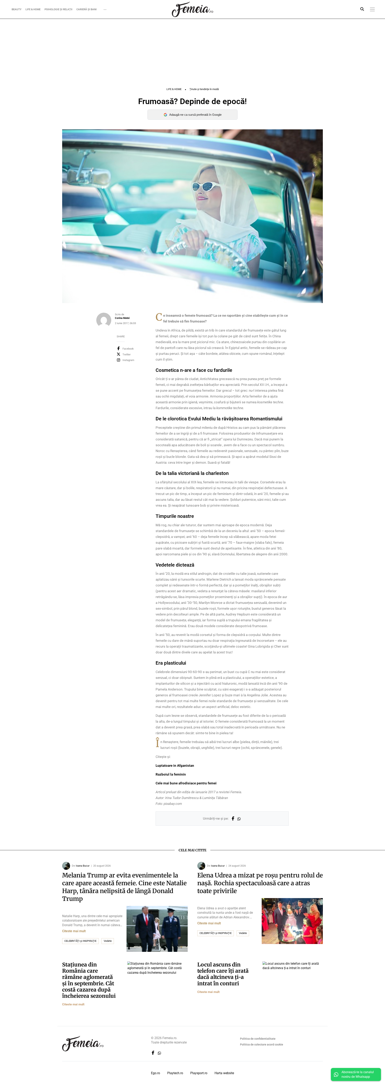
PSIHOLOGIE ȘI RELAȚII (58, 9)
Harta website (224, 1073)
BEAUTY (16, 9)
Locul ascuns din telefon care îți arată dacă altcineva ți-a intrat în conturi (223, 974)
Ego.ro (155, 1073)
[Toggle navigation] (372, 9)
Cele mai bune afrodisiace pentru (186, 783)
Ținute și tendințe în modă (204, 89)
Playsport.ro (198, 1073)
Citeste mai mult (74, 931)
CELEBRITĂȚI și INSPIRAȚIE (80, 940)
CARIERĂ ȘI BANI (86, 9)
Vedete (108, 940)
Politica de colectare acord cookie (261, 1044)
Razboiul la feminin (171, 774)
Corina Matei (122, 317)
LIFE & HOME (33, 9)
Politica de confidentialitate (258, 1038)
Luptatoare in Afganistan (175, 766)
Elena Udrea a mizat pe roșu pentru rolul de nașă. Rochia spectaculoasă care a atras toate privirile (260, 883)
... (104, 8)
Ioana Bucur (82, 865)
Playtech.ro (175, 1073)
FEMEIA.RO (192, 9)
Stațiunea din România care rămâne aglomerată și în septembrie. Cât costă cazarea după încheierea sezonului (89, 980)
